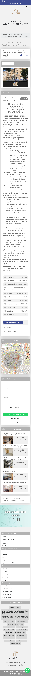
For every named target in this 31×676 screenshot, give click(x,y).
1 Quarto (4, 569)
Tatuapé (4, 536)
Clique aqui (6, 500)
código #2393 (13, 624)
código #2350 (9, 627)
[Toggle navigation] (26, 6)
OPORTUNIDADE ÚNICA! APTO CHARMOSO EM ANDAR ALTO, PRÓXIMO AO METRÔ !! (15, 446)
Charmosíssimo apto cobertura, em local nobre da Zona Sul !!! (14, 470)
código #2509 (21, 621)
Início (5, 34)
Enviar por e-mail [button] (16, 407)
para (9, 640)
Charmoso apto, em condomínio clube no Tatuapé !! (14, 482)
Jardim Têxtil (6, 543)
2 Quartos (5, 571)
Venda (10, 34)
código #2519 (21, 638)
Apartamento (8, 36)
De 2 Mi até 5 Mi (7, 594)
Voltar (27, 36)
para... (15, 617)
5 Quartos (5, 580)
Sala (3, 560)
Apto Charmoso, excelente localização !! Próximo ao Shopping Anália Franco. (14, 458)
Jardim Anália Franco (8, 539)
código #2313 (21, 627)
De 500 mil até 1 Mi (7, 588)
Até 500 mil (5, 586)
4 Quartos (5, 577)
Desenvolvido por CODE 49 (15, 674)
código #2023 (9, 629)
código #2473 (21, 629)
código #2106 (20, 632)
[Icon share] (2, 1)
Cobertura (5, 557)
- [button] (3, 347)
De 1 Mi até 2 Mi (7, 591)
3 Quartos (5, 574)
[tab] (8, 63)
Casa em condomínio (8, 563)
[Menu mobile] (15, 17)
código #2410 (9, 635)
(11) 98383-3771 (16, 3)
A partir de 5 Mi (6, 597)
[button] (5, 75)
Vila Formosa (6, 546)
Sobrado (4, 554)
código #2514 (9, 638)
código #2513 (21, 635)
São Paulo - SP (18, 34)
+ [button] (3, 345)
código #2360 (9, 621)
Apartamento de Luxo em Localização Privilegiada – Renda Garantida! (14, 434)
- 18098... (15, 612)
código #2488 (15, 607)
